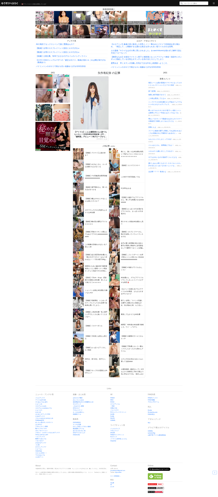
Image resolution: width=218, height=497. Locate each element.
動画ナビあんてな (40, 439)
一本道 (112, 406)
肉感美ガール (77, 414)
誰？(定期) (152, 91)
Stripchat (113, 441)
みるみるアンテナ (40, 443)
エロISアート (39, 457)
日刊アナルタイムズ (79, 433)
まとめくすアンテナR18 (42, 414)
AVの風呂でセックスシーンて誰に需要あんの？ (55, 44)
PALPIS (112, 418)
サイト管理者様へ (115, 476)
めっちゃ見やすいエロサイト (44, 422)
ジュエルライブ (115, 429)
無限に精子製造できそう (157, 95)
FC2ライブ (113, 437)
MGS (111, 400)
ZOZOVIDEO (77, 422)
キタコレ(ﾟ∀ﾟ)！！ (41, 453)
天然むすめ (113, 408)
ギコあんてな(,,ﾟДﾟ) (41, 402)
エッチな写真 (77, 424)
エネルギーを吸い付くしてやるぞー (161, 151)
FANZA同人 (151, 414)
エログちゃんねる (40, 406)
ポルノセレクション (41, 430)
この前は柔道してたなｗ (157, 98)
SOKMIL (112, 420)
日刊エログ (76, 408)
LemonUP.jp (151, 433)
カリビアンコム (115, 404)
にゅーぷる (38, 404)
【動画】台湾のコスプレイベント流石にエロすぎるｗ (58, 48)
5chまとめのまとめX (41, 435)
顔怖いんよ (152, 127)
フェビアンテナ (40, 398)
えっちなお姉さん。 (79, 412)
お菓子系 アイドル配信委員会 (157, 435)
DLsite (150, 410)
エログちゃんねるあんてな (43, 408)
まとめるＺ (38, 424)
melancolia (76, 435)
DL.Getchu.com (152, 412)
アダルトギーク (77, 410)
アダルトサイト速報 (41, 426)
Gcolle (112, 414)
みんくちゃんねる (78, 400)
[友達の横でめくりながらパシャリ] (43, 112)
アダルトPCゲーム (153, 402)
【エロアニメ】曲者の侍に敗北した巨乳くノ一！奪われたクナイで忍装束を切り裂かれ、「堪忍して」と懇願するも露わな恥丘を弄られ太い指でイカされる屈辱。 (145, 45)
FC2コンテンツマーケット (118, 412)
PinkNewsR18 (39, 420)
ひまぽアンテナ (40, 416)
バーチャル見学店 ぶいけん (118, 439)
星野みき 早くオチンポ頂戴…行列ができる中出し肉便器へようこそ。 (140, 63)
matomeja (38, 451)
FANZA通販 (151, 400)
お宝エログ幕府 (77, 398)
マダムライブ (114, 431)
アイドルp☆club (40, 400)
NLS (149, 423)
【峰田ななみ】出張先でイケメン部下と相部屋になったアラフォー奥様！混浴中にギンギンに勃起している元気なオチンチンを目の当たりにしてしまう (146, 58)
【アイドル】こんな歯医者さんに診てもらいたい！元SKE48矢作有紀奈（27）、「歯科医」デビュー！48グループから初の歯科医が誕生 (90, 135)
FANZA (112, 398)
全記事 (112, 483)
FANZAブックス (153, 398)
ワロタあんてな (40, 455)
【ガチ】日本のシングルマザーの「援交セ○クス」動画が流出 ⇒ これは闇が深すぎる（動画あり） (71, 61)
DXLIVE (112, 433)
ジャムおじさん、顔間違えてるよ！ (161, 145)
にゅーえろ (38, 410)
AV (111, 484)
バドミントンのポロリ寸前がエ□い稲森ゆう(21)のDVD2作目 (61, 66)
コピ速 (37, 445)
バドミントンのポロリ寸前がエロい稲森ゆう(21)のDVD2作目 (136, 67)
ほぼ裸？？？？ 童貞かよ (157, 171)
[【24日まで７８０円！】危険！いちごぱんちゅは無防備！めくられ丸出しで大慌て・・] (61, 112)
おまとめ (38, 412)
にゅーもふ (38, 449)
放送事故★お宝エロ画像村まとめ (83, 402)
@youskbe (118, 472)
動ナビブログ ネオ (41, 428)
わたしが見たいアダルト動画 (82, 426)
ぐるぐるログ (39, 441)
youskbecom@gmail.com (117, 470)
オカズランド (77, 404)
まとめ (105, 139)
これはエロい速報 (78, 406)
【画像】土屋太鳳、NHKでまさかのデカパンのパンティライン (61, 56)
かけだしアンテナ (40, 447)
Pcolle (112, 416)
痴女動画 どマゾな (78, 429)
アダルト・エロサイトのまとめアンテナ (47, 432)
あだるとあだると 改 (79, 431)
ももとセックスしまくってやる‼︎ (159, 139)
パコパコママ (114, 410)
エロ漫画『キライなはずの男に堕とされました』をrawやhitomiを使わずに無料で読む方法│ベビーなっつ (146, 51)
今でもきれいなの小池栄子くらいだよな (162, 157)
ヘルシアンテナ (40, 437)
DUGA (112, 402)
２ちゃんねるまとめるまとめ (44, 418)
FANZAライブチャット (117, 435)
